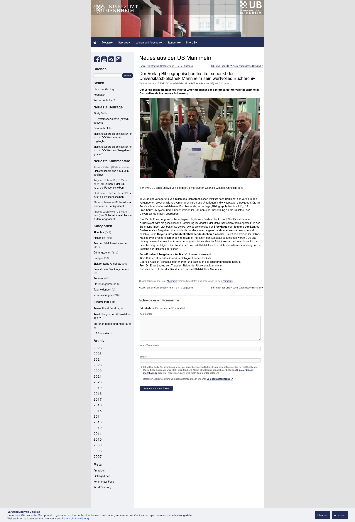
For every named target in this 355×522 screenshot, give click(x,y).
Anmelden (99, 470)
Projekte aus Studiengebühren (111, 269)
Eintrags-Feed (102, 476)
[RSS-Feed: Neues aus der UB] (111, 60)
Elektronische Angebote (107, 263)
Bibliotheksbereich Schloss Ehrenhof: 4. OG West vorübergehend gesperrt (113, 150)
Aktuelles (99, 232)
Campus (98, 258)
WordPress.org (102, 487)
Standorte (173, 42)
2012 (98, 427)
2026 (98, 347)
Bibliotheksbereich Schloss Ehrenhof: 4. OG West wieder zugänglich (113, 137)
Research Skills (102, 128)
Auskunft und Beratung (107, 308)
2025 (98, 353)
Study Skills (100, 113)
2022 (98, 370)
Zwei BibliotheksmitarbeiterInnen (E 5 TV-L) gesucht (167, 65)
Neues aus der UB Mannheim (176, 57)
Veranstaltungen (103, 295)
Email (143, 356)
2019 (98, 387)
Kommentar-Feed (104, 481)
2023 (98, 364)
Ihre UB (190, 42)
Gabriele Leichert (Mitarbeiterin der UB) (194, 83)
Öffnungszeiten (102, 252)
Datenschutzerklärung (218, 378)
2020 (98, 381)
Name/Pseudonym (150, 345)
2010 (98, 439)
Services (123, 42)
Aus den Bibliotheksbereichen (111, 243)
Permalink (227, 280)
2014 (98, 416)
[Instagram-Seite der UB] (118, 59)
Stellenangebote (103, 284)
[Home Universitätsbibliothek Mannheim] (95, 42)
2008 (98, 450)
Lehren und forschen (148, 42)
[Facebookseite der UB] (97, 60)
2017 (98, 399)
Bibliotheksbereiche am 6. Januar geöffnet (113, 217)
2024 (98, 359)
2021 (98, 376)
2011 (98, 433)
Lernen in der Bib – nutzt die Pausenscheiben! (110, 185)
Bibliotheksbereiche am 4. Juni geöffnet (113, 204)
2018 (98, 393)
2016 (98, 404)
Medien (106, 42)
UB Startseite (101, 333)
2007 (98, 456)
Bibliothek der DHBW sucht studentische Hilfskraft (236, 65)
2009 (98, 444)
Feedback (99, 94)
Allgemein (172, 280)
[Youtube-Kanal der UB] (104, 60)
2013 (98, 421)
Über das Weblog (104, 89)
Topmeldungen (102, 289)
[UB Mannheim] (251, 12)
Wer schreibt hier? (104, 100)
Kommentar (147, 313)
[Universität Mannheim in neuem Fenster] (115, 12)
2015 (98, 410)
